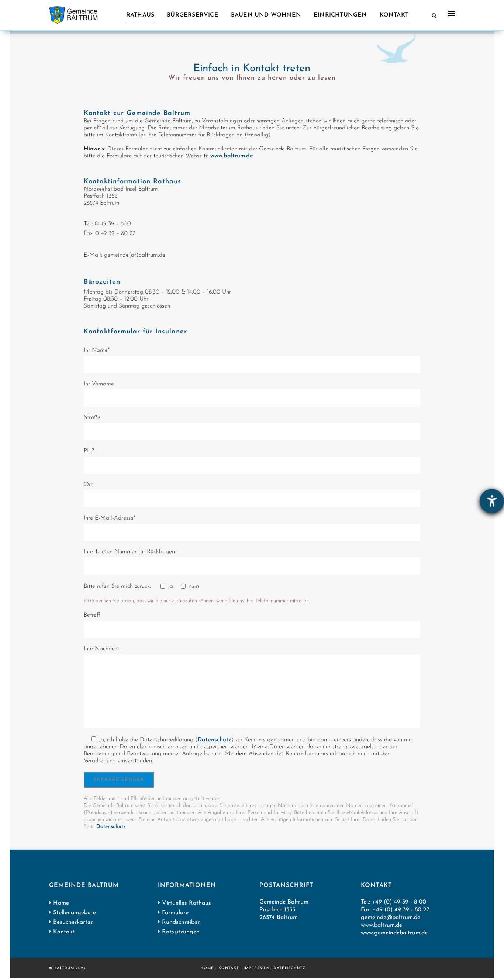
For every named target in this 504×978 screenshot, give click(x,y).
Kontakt (64, 932)
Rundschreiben (181, 922)
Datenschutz (214, 740)
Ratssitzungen (181, 932)
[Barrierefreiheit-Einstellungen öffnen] (492, 501)
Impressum (256, 968)
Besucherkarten (73, 922)
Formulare (175, 913)
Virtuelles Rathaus (186, 903)
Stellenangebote (74, 913)
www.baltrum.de (231, 156)
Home (61, 903)
